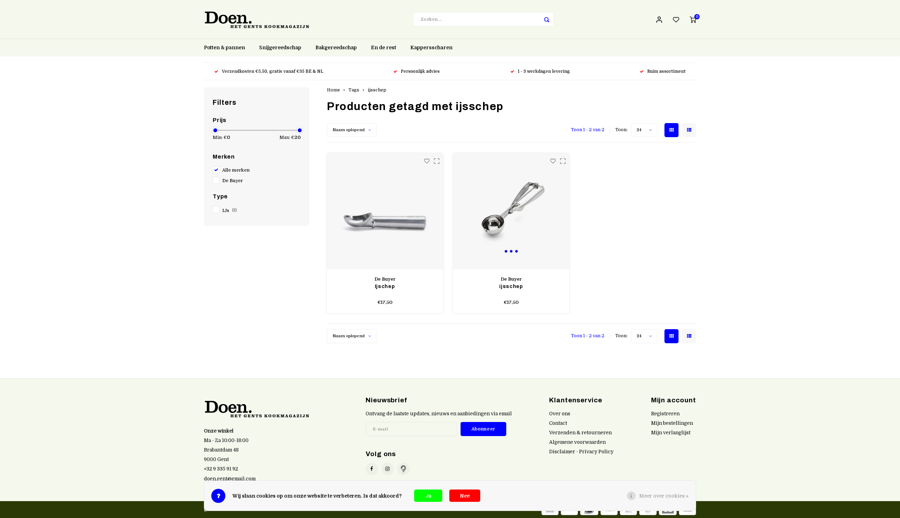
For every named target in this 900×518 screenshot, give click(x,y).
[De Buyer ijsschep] (511, 211)
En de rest (383, 47)
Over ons (559, 413)
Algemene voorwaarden (577, 442)
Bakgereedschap (336, 47)
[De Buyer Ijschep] (385, 211)
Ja (428, 496)
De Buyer (232, 180)
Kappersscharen (431, 47)
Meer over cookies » (664, 496)
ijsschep (377, 90)
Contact (558, 423)
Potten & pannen (224, 47)
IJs (229, 210)
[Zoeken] (547, 19)
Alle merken (236, 170)
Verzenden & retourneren (580, 432)
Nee (465, 496)
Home (333, 90)
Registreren (665, 413)
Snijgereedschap (280, 47)
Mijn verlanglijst (670, 432)
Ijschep (385, 286)
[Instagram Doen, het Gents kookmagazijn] (387, 469)
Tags (353, 90)
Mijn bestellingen (672, 423)
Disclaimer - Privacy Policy (581, 451)
